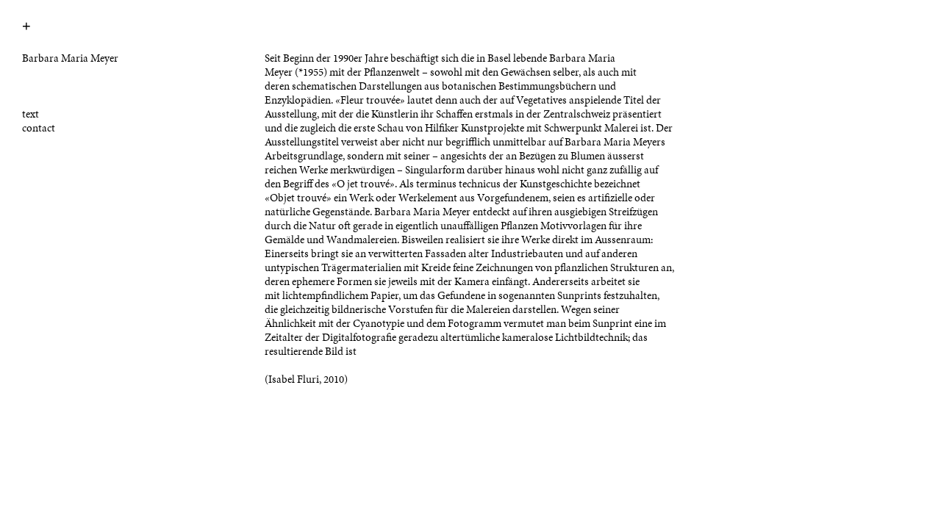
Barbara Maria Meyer (70, 58)
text (30, 114)
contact (38, 127)
